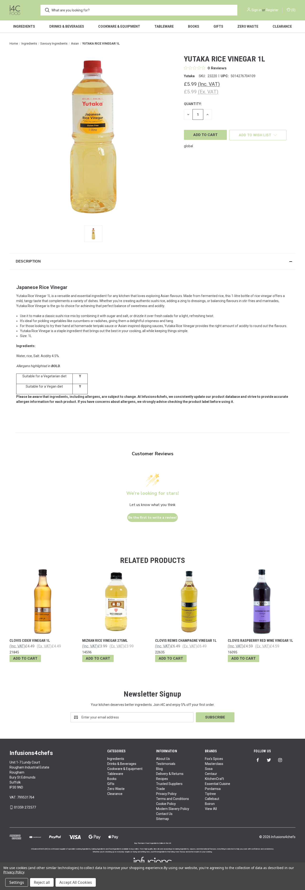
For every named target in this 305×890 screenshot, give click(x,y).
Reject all (42, 882)
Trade (160, 789)
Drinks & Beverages (66, 26)
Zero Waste (247, 26)
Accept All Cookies (75, 882)
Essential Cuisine (217, 784)
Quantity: (193, 104)
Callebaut (212, 799)
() (292, 10)
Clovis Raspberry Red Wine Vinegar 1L (260, 640)
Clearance (282, 26)
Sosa (209, 769)
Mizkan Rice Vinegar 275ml (105, 640)
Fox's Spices (214, 759)
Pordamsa (213, 789)
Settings (16, 882)
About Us (163, 759)
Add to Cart (25, 658)
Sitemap (162, 819)
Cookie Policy (166, 804)
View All (211, 809)
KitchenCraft (214, 779)
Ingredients (24, 26)
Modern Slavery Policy (172, 809)
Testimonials (165, 764)
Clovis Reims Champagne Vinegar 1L (186, 640)
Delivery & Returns (169, 774)
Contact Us (164, 814)
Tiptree (210, 794)
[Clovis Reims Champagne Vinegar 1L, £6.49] (189, 601)
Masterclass (214, 764)
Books (193, 26)
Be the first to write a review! (152, 517)
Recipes (162, 779)
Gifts (218, 26)
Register (272, 10)
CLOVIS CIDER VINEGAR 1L (30, 640)
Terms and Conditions (172, 799)
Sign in (256, 10)
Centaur (211, 774)
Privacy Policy (166, 794)
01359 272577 (25, 807)
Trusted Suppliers (169, 784)
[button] (152, 261)
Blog (159, 769)
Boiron (210, 804)
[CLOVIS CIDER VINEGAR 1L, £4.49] (43, 601)
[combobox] (139, 10)
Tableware (164, 26)
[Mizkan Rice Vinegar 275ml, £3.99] (116, 601)
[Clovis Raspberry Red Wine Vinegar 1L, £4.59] (262, 601)
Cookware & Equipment (119, 26)
